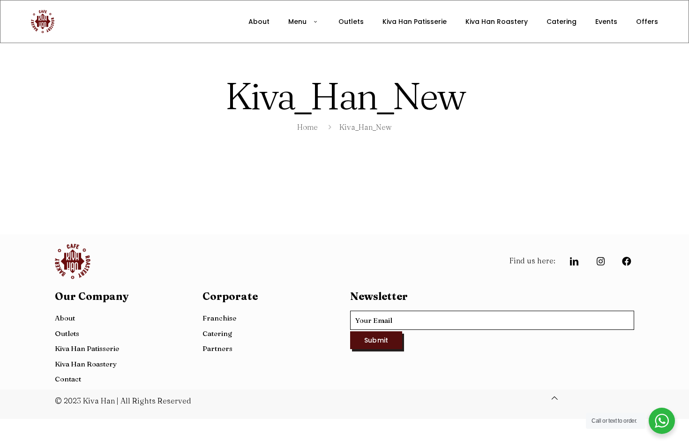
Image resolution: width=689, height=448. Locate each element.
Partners (217, 348)
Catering (217, 333)
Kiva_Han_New (365, 127)
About (65, 318)
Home (307, 127)
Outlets (67, 333)
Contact (68, 378)
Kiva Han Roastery (86, 363)
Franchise (219, 318)
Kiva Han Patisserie (87, 348)
